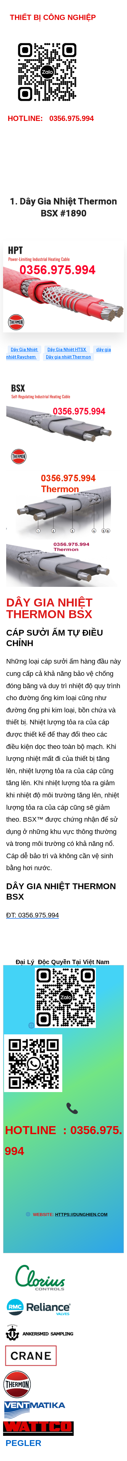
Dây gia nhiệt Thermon (68, 357)
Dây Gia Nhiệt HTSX (67, 349)
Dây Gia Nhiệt (24, 349)
